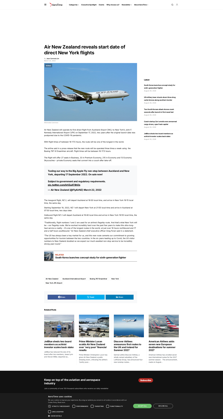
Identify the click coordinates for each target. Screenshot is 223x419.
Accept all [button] (142, 406)
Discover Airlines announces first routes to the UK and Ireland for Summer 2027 (127, 346)
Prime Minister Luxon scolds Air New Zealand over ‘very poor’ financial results (93, 346)
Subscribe (145, 380)
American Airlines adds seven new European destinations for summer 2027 (162, 346)
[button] (45, 4)
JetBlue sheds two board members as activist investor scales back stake (59, 344)
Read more (61, 402)
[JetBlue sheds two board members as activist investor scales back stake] (59, 326)
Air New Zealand (52, 279)
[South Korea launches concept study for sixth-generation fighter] (48, 256)
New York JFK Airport (54, 283)
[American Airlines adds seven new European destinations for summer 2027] (164, 326)
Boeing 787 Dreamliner (98, 279)
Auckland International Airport (74, 279)
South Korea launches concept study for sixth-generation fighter (90, 257)
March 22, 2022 (93, 189)
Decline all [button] (163, 406)
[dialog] (111, 406)
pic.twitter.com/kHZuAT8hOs (64, 185)
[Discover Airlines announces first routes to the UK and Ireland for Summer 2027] (129, 326)
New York (115, 279)
